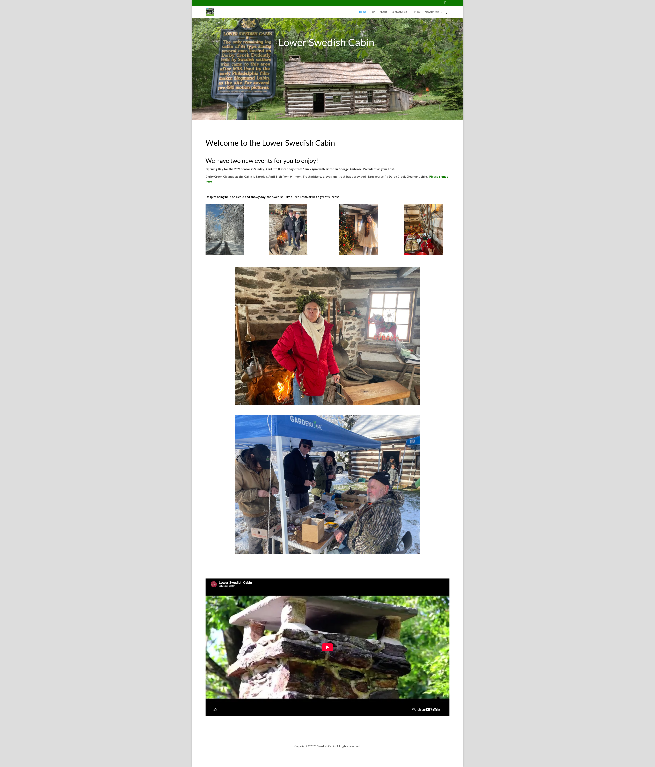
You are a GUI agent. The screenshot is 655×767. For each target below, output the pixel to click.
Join (373, 12)
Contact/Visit (399, 12)
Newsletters (432, 12)
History (416, 12)
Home (362, 12)
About (383, 12)
